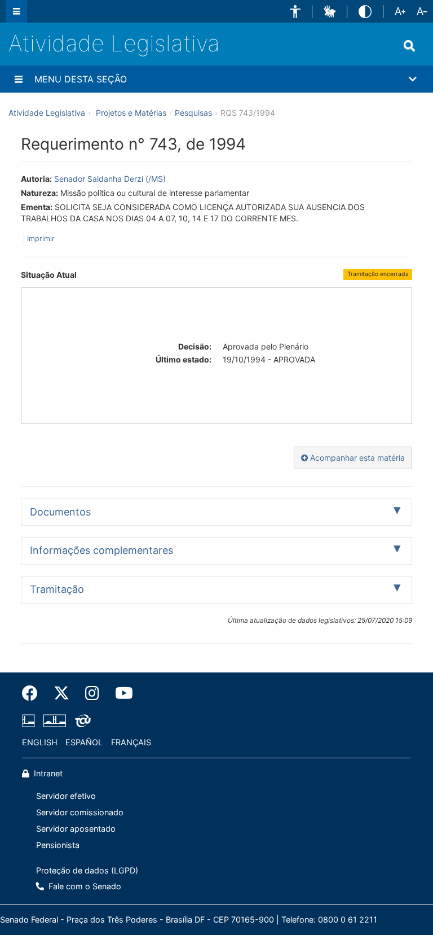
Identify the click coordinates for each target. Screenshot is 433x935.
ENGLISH (40, 742)
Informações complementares (101, 550)
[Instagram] (92, 693)
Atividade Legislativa (114, 43)
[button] (295, 11)
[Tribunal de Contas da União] (81, 721)
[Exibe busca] (409, 45)
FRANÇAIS (131, 742)
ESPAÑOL (84, 742)
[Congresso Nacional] (54, 721)
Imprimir (41, 238)
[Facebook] (34, 693)
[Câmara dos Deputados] (30, 721)
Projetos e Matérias (131, 112)
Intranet (47, 773)
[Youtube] (120, 693)
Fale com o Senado (83, 886)
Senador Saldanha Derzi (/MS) (110, 178)
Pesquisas (193, 112)
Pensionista (57, 845)
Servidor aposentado (76, 828)
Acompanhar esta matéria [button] (356, 457)
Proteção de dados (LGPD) (87, 870)
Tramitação (57, 589)
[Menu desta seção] (18, 79)
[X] (61, 693)
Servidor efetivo (66, 796)
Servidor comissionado (79, 812)
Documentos (60, 512)
